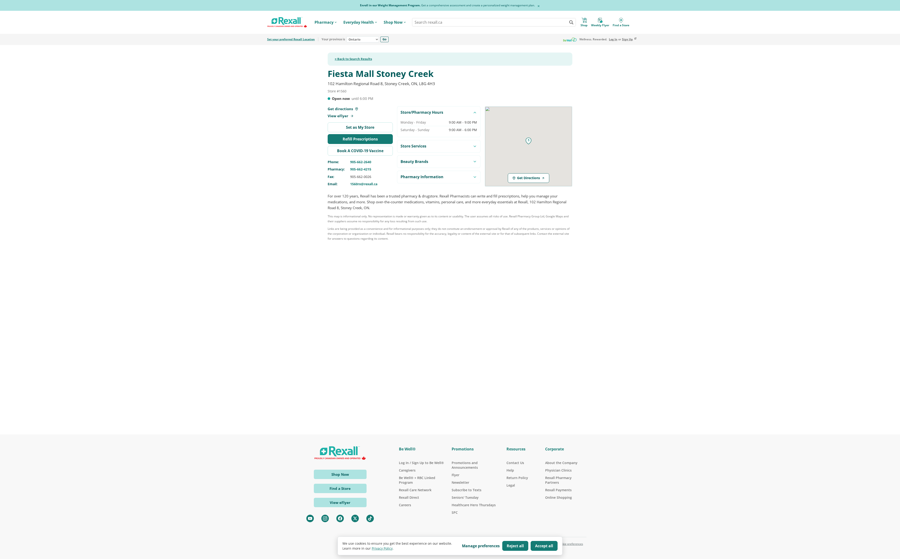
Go (384, 39)
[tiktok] (370, 518)
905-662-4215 (360, 169)
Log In (613, 39)
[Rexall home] (287, 22)
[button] (528, 141)
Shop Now (393, 22)
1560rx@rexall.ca (363, 184)
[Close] (538, 6)
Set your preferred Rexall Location (291, 39)
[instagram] (325, 518)
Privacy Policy (382, 548)
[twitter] (355, 518)
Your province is (333, 39)
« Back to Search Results (353, 59)
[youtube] (310, 518)
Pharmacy (324, 22)
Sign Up (627, 39)
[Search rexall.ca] (571, 22)
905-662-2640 (360, 162)
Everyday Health (358, 22)
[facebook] (340, 518)
